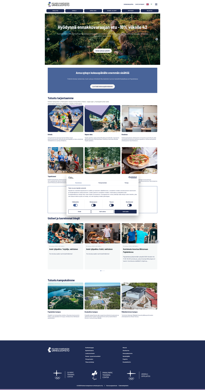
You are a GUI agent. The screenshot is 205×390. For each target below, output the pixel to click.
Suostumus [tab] (78, 183)
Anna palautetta (127, 353)
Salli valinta (102, 211)
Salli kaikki (126, 211)
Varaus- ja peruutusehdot (92, 356)
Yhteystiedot (139, 4)
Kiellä (79, 211)
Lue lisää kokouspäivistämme (102, 86)
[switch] (93, 205)
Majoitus (149, 10)
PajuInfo (125, 359)
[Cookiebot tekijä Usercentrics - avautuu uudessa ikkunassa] (130, 177)
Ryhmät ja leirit (112, 10)
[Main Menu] (156, 4)
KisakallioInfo (127, 362)
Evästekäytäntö (123, 385)
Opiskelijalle (126, 356)
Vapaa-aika (93, 10)
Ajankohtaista (89, 350)
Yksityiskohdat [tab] (102, 183)
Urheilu (74, 10)
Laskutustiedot (90, 353)
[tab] (101, 61)
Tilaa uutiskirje (89, 362)
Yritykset (131, 10)
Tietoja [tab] (126, 183)
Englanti (147, 4)
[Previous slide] (48, 39)
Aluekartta (126, 350)
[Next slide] (157, 242)
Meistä (125, 347)
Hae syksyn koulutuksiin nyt (102, 46)
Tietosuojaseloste (111, 385)
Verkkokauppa (128, 4)
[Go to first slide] (156, 39)
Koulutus (55, 10)
